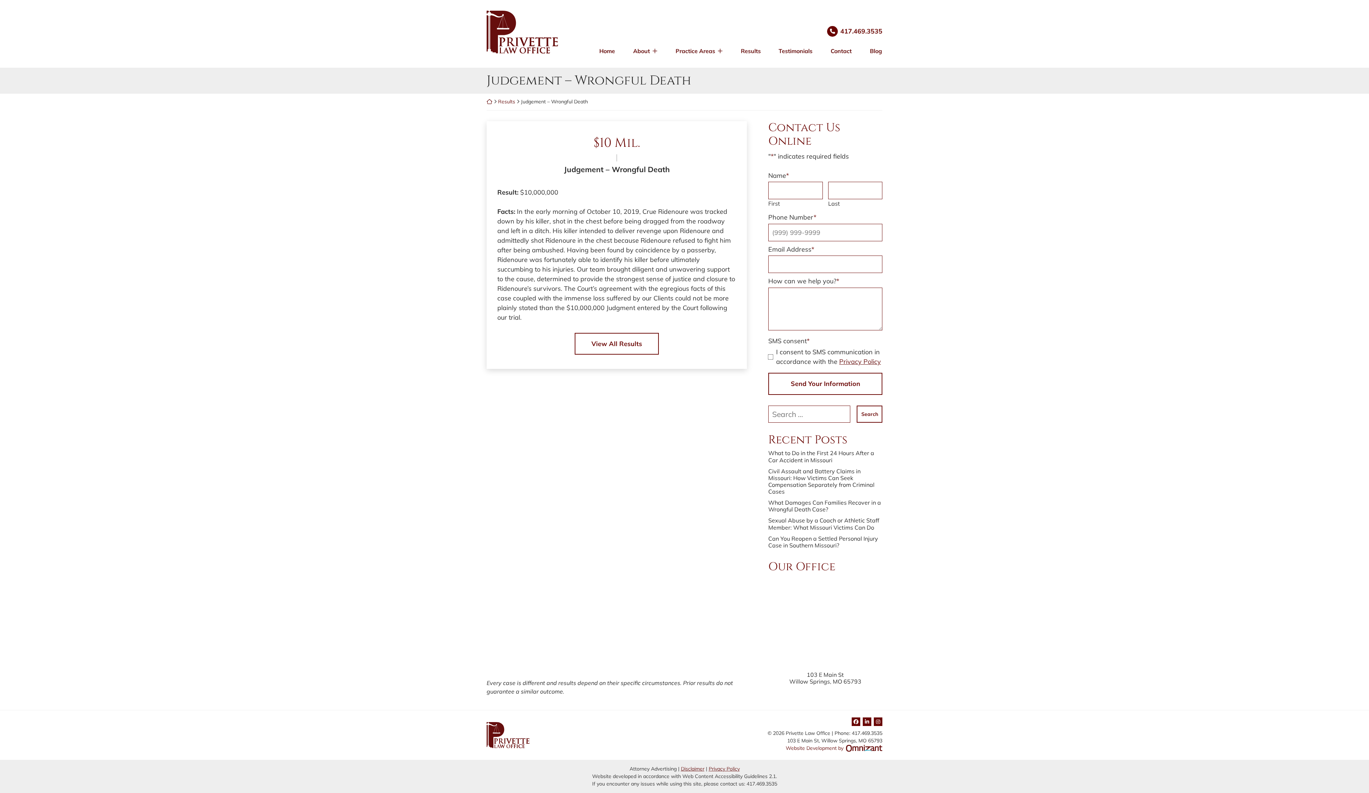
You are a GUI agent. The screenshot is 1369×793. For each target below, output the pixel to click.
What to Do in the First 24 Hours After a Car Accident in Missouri (821, 456)
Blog (876, 51)
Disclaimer (692, 769)
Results (751, 51)
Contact (841, 51)
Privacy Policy (860, 361)
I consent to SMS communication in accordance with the (828, 357)
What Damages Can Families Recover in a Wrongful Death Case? (824, 506)
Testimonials (795, 51)
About (641, 51)
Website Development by (834, 748)
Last (834, 203)
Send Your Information (825, 384)
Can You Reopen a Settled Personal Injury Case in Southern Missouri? (823, 542)
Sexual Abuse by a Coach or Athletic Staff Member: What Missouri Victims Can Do (823, 524)
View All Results (616, 344)
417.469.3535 (861, 31)
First (774, 203)
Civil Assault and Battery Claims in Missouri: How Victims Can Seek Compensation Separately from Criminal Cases (821, 481)
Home (607, 51)
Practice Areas (695, 51)
